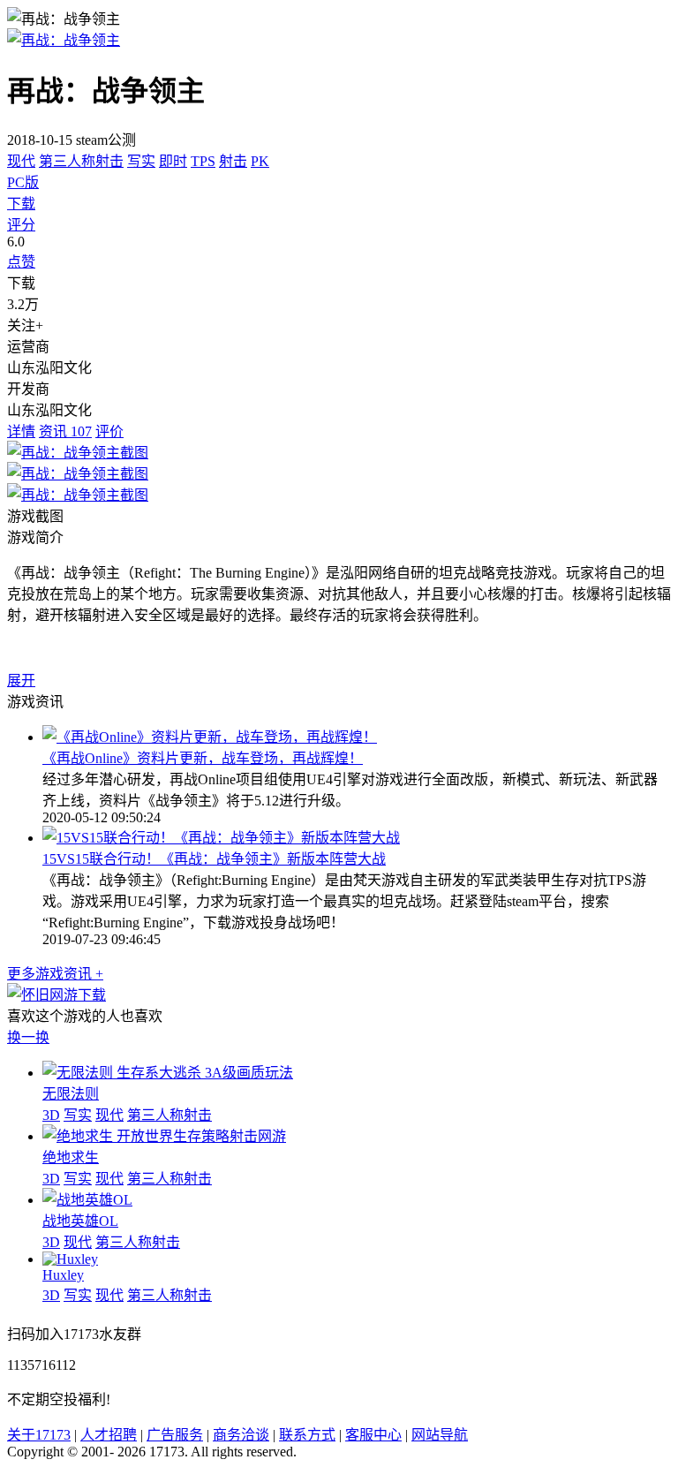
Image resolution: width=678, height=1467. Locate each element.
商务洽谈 (241, 1434)
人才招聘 (108, 1434)
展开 (21, 680)
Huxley (63, 1274)
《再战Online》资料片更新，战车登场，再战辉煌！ (202, 758)
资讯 (65, 431)
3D (51, 1115)
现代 (21, 161)
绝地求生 (70, 1157)
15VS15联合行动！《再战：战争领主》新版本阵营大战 (214, 858)
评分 (21, 224)
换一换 (28, 1037)
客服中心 (373, 1434)
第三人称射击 (81, 161)
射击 (233, 161)
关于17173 (39, 1434)
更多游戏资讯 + (55, 973)
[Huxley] (70, 1259)
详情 (21, 431)
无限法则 (70, 1093)
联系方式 (307, 1434)
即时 (173, 161)
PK (260, 161)
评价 (109, 431)
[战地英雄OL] (87, 1199)
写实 (141, 161)
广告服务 (175, 1434)
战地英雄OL (80, 1221)
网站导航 (439, 1434)
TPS (203, 161)
